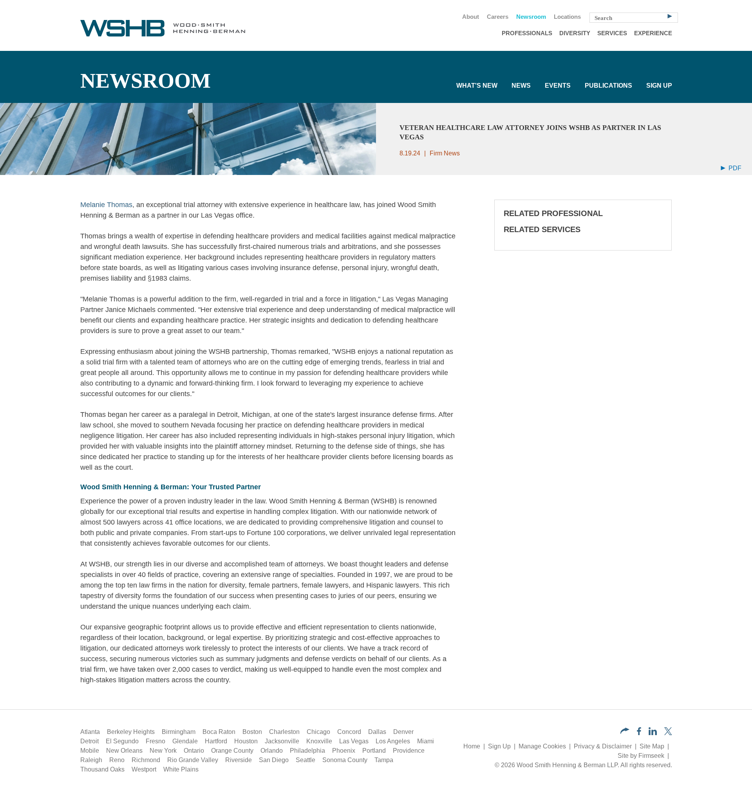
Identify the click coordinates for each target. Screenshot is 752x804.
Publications (608, 85)
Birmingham (178, 731)
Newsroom (531, 17)
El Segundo (122, 741)
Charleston (284, 731)
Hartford (216, 741)
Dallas (377, 731)
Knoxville (319, 741)
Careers (497, 17)
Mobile (89, 750)
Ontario (194, 750)
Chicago (318, 731)
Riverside (238, 760)
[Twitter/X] (668, 733)
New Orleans (124, 750)
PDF (734, 168)
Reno (117, 760)
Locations (567, 17)
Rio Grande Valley (192, 760)
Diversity (574, 33)
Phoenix (343, 750)
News (521, 85)
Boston (252, 731)
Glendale (185, 741)
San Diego (274, 760)
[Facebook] (639, 733)
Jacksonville (282, 741)
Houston (246, 741)
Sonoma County (344, 760)
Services (612, 33)
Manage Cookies (542, 746)
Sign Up (659, 85)
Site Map (652, 746)
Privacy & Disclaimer (603, 746)
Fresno (155, 741)
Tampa (383, 760)
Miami (425, 741)
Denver (403, 731)
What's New (476, 85)
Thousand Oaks (102, 769)
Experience (653, 33)
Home (471, 746)
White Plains (181, 769)
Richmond (146, 760)
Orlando (271, 750)
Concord (349, 731)
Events (558, 85)
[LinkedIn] (653, 733)
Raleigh (91, 760)
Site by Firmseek (641, 755)
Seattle (305, 760)
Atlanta (90, 731)
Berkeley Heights (131, 731)
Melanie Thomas (106, 205)
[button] (624, 731)
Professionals (527, 33)
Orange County (232, 750)
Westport (144, 769)
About (470, 17)
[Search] (669, 16)
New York (163, 750)
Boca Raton (218, 731)
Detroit (89, 741)
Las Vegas (354, 741)
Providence (409, 750)
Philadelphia (307, 750)
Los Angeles (393, 741)
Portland (374, 750)
